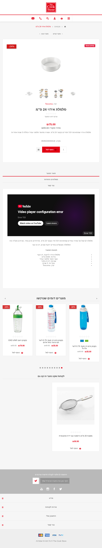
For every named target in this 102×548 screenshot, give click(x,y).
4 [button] (54, 367)
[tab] (51, 173)
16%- (6, 307)
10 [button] (40, 367)
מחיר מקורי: (55, 128)
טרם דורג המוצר (51, 116)
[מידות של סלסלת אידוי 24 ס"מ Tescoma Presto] (29, 93)
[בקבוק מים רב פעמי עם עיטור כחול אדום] (51, 319)
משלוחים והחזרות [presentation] (51, 179)
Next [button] (5, 298)
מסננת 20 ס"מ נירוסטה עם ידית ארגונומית (75, 436)
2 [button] (59, 367)
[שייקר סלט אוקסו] (18, 319)
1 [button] (61, 367)
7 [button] (47, 367)
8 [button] (45, 367)
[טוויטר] (60, 489)
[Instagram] (48, 489)
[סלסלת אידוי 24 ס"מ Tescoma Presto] (73, 93)
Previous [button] (96, 298)
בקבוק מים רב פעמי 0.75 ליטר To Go (84, 347)
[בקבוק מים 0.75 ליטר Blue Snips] (84, 319)
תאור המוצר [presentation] (51, 173)
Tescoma (49, 104)
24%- (11, 46)
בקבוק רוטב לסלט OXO (17, 340)
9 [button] (42, 367)
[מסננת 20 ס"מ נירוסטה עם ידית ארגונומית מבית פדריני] (75, 405)
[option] (73, 93)
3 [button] (57, 367)
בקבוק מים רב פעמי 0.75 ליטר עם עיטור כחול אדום (51, 341)
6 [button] (49, 367)
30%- (73, 307)
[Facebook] (54, 489)
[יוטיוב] (41, 489)
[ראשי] (65, 27)
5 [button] (52, 367)
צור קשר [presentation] (51, 186)
